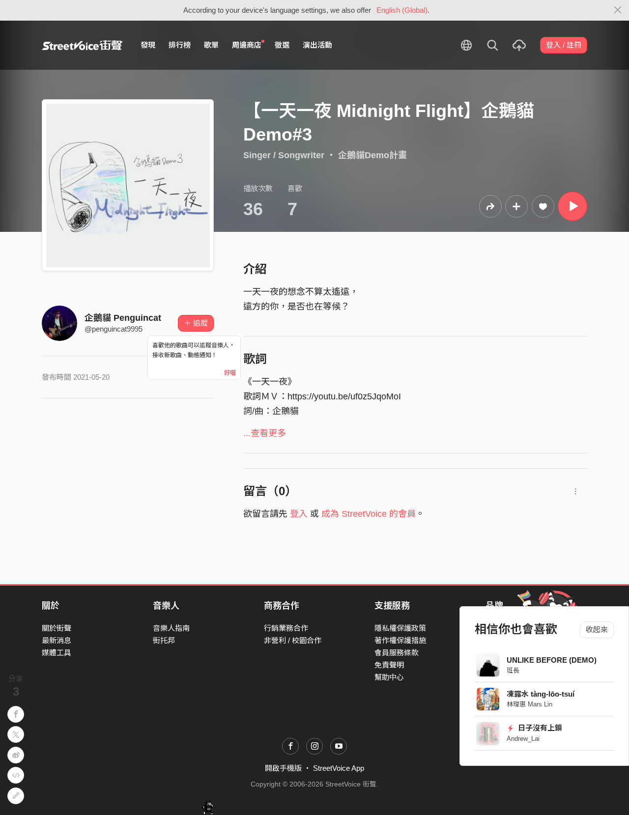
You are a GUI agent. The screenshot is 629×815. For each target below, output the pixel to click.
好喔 (230, 372)
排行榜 (180, 45)
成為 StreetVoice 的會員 (368, 514)
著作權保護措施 (400, 640)
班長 (513, 670)
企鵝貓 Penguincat (123, 318)
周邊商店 (246, 45)
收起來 (597, 629)
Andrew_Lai (523, 738)
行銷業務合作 (286, 628)
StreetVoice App (338, 768)
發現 (148, 45)
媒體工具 (56, 652)
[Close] (618, 10)
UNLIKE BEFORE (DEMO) (552, 660)
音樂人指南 (171, 628)
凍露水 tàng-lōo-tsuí (540, 694)
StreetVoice (82, 45)
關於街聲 (56, 628)
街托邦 (164, 640)
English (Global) (402, 10)
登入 (299, 514)
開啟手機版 (283, 768)
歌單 (211, 45)
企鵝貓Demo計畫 (372, 155)
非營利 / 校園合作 (292, 640)
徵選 (282, 45)
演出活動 (317, 45)
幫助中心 (389, 677)
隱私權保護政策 (400, 628)
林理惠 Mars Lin (529, 704)
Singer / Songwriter (283, 155)
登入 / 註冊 (563, 45)
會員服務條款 (396, 652)
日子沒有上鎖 (539, 728)
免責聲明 (389, 665)
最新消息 (56, 640)
